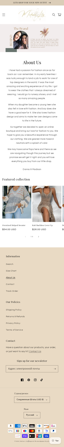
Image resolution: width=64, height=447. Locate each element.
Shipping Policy (14, 310)
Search (9, 264)
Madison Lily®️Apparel (27, 441)
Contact (10, 284)
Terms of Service (14, 330)
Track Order (12, 291)
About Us (10, 278)
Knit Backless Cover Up (42, 225)
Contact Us (35, 351)
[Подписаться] (54, 368)
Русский (30, 415)
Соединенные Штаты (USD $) (30, 400)
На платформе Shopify (42, 441)
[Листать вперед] (38, 236)
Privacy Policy (13, 323)
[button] (3, 14)
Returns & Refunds (15, 317)
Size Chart (11, 271)
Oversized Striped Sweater (13, 225)
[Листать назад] (25, 236)
